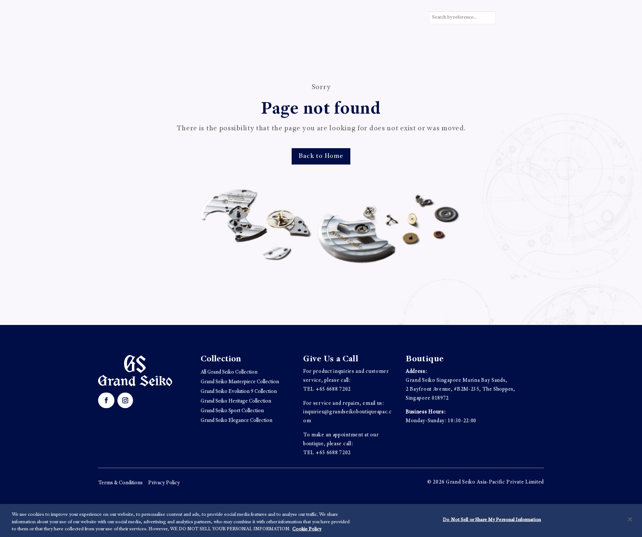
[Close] (630, 519)
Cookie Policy (306, 529)
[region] (321, 520)
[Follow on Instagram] (125, 400)
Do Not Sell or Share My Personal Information (492, 519)
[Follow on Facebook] (106, 400)
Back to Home (321, 156)
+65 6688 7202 (333, 389)
